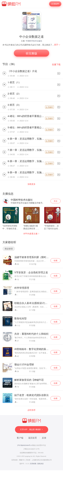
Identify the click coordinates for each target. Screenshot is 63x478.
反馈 (44, 438)
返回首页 (32, 438)
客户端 (20, 438)
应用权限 (33, 463)
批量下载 (56, 64)
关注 (55, 201)
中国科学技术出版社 (34, 40)
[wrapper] (31, 239)
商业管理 (9, 248)
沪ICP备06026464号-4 (24, 445)
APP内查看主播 (30, 233)
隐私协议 (40, 463)
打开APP (55, 3)
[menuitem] (57, 44)
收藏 (55, 260)
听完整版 (31, 53)
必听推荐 (31, 410)
